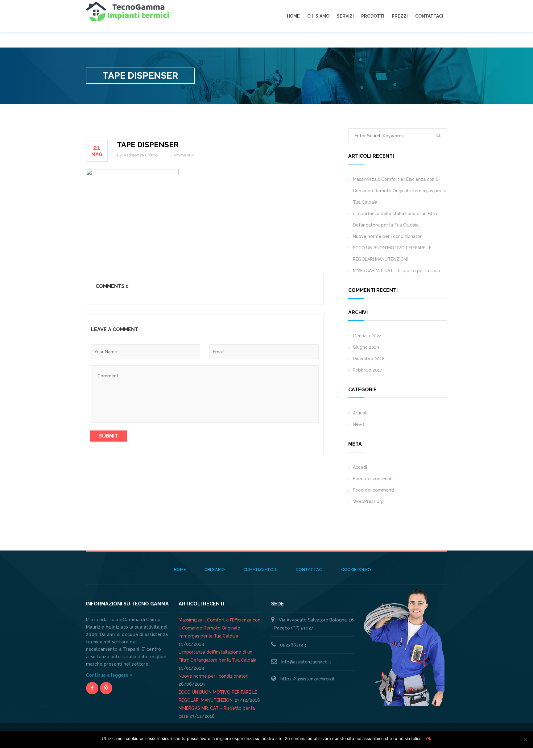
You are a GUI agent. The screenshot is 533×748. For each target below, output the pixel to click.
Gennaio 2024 (367, 335)
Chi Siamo (318, 16)
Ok (428, 738)
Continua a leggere (108, 675)
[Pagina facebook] (92, 688)
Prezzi (400, 16)
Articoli (360, 412)
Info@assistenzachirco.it (306, 661)
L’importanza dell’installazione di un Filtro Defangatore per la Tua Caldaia (396, 219)
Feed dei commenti (373, 490)
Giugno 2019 (366, 347)
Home (293, 16)
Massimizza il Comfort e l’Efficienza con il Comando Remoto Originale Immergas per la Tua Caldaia (399, 191)
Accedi (360, 467)
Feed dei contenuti (373, 478)
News (359, 424)
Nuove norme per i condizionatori (388, 236)
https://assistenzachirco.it (307, 678)
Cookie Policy (356, 569)
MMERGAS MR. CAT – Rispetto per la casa (396, 270)
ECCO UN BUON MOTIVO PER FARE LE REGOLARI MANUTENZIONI (392, 253)
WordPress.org (368, 501)
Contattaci (429, 16)
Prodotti (372, 16)
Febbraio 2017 (367, 370)
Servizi (345, 16)
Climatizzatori (260, 569)
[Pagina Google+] (106, 688)
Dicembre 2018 (369, 358)
